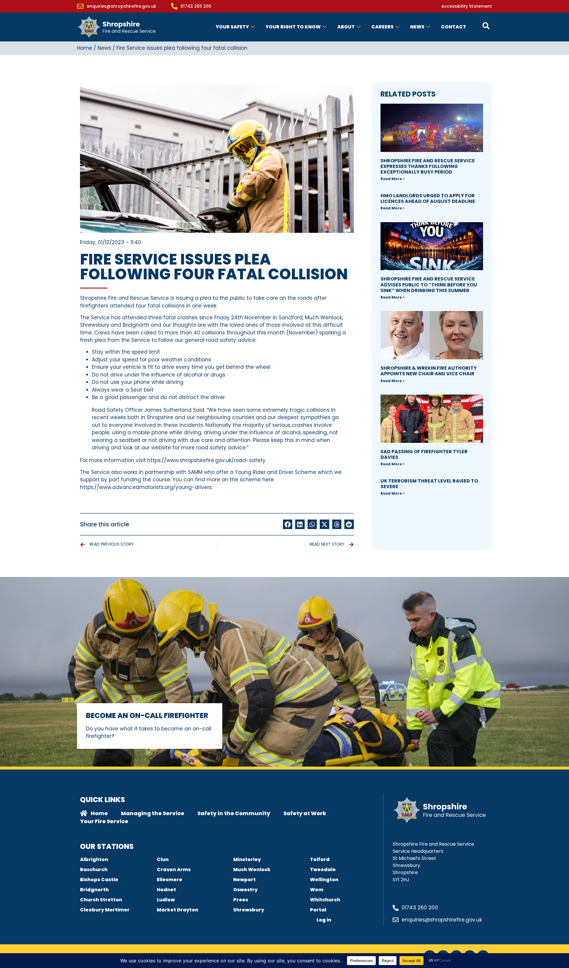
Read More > (393, 178)
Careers (382, 26)
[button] (288, 524)
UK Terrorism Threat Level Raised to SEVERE (429, 483)
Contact (453, 26)
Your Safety (232, 26)
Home (84, 48)
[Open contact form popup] (486, 25)
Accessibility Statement (466, 6)
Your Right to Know (293, 26)
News (417, 26)
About (346, 26)
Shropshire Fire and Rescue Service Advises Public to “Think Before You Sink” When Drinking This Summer (429, 284)
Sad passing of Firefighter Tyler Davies (424, 454)
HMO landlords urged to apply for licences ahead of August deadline (428, 198)
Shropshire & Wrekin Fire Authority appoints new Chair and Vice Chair (429, 371)
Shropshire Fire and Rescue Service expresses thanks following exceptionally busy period (428, 166)
